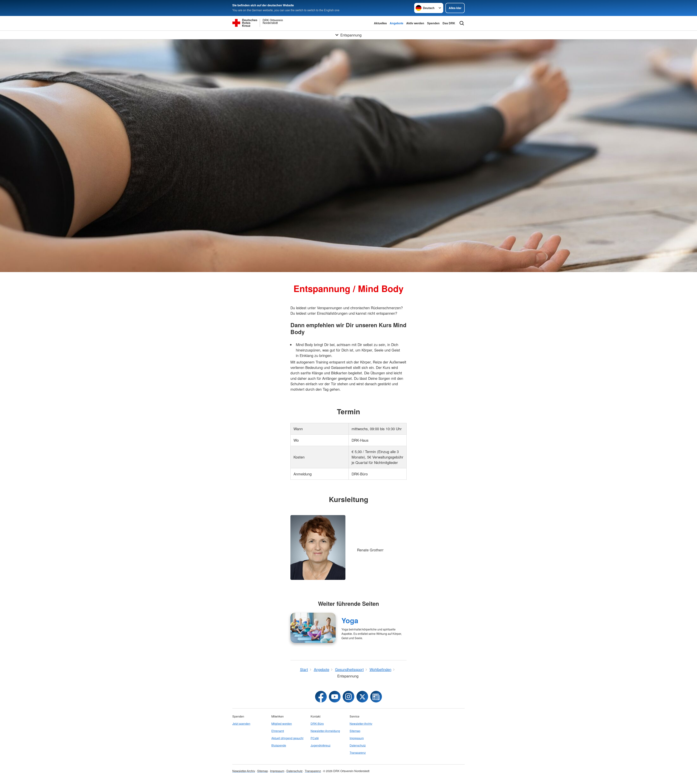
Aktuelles (380, 23)
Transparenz (358, 753)
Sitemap (355, 731)
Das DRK (449, 23)
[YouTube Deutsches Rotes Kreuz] (335, 696)
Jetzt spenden (241, 724)
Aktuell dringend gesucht (287, 738)
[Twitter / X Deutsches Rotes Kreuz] (362, 696)
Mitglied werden (281, 724)
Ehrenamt (277, 731)
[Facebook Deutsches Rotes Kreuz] (321, 696)
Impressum (357, 738)
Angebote (396, 23)
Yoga (349, 620)
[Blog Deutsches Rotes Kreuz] (376, 696)
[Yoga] (313, 628)
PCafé (315, 738)
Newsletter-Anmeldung (325, 731)
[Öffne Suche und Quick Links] (462, 23)
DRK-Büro (317, 724)
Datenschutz (358, 745)
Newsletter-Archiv (361, 724)
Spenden (433, 23)
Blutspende (278, 745)
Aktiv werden (415, 23)
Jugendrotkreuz (321, 745)
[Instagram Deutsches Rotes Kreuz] (348, 696)
